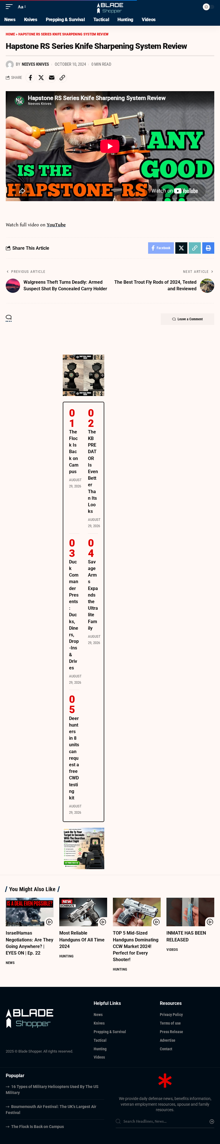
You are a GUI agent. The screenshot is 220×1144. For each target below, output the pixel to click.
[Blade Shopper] (110, 6)
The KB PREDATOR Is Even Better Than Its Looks (93, 471)
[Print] (208, 248)
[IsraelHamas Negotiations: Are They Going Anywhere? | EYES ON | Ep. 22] (30, 912)
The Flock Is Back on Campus (73, 451)
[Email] (51, 78)
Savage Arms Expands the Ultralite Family (93, 595)
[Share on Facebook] (30, 78)
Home (10, 34)
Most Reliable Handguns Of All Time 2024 (82, 939)
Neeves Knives (35, 64)
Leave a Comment (190, 319)
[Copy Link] (62, 78)
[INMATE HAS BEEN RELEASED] (190, 912)
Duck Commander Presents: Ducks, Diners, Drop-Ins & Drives (74, 615)
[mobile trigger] (10, 7)
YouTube (56, 224)
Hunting (66, 956)
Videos (172, 949)
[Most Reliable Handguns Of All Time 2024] (83, 912)
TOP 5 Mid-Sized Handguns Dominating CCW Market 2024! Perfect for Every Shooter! (135, 946)
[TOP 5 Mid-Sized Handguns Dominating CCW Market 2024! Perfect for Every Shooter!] (137, 912)
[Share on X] (41, 78)
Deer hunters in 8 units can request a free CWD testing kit (74, 758)
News (10, 963)
